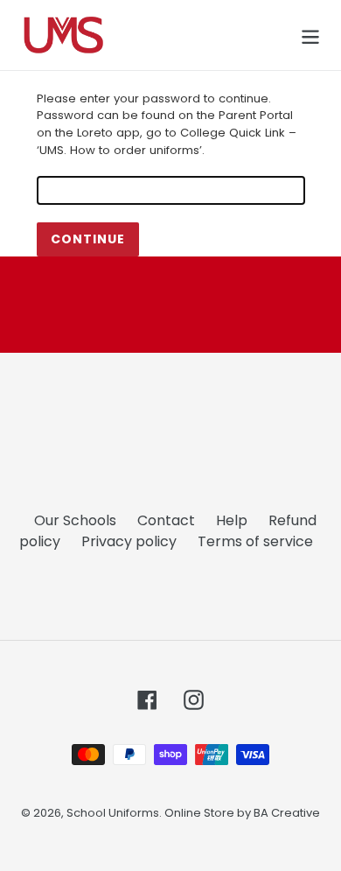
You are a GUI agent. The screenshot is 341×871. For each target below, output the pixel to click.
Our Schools (75, 520)
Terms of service (255, 541)
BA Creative (287, 812)
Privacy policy (129, 541)
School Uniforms (112, 812)
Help (231, 520)
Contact (166, 520)
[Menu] (310, 35)
